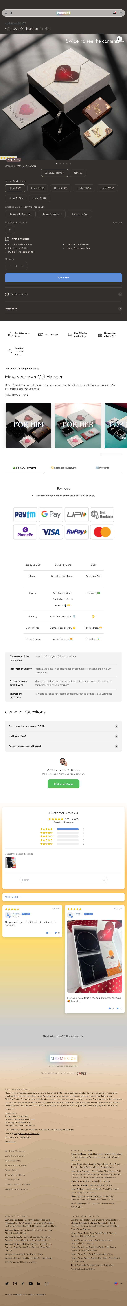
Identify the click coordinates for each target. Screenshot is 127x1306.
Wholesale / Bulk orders (15, 1151)
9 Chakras (92, 1236)
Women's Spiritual (13, 1258)
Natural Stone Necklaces (82, 1240)
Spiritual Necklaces (98, 1157)
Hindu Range (77, 1192)
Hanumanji (108, 1196)
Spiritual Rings (107, 1167)
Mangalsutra (46, 1258)
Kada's (102, 1185)
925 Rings (92, 1203)
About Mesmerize (13, 1160)
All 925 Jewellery (78, 1203)
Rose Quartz (95, 1233)
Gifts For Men (77, 1207)
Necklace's (27, 1258)
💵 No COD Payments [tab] (24, 467)
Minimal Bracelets (23, 1240)
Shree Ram (95, 1199)
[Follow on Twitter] (7, 1284)
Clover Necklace (32, 1220)
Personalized (89, 1192)
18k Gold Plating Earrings (33, 1244)
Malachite (92, 1250)
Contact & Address (13, 1179)
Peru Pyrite (94, 1247)
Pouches (90, 1265)
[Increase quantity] (22, 266)
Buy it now (63, 277)
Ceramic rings (89, 1164)
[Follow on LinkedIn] (39, 1284)
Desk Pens (93, 1254)
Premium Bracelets (40, 1240)
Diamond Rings (40, 1230)
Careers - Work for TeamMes (18, 1184)
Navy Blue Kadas (101, 1174)
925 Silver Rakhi (78, 1261)
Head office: (10, 1109)
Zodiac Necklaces (13, 1226)
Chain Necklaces (95, 1154)
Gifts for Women (12, 1262)
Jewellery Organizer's (104, 1265)
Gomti (84, 1236)
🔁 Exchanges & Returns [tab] (63, 467)
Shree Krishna (107, 1199)
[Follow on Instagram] (15, 1284)
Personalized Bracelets (106, 1177)
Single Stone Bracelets (81, 1229)
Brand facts (10, 1141)
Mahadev (75, 1199)
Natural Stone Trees (80, 1233)
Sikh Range (114, 1189)
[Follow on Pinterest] (23, 1284)
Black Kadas (97, 1171)
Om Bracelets (111, 1220)
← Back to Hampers (15, 23)
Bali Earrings (104, 1181)
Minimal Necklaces (79, 1157)
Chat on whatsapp (63, 784)
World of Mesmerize (37, 1294)
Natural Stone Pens (79, 1254)
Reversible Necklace (31, 1226)
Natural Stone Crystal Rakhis (83, 1258)
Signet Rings (102, 1164)
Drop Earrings (33, 1247)
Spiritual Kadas (87, 1177)
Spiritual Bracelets (89, 1226)
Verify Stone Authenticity (16, 1189)
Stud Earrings (92, 1181)
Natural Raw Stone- (80, 1247)
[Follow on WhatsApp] (46, 1284)
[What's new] (114, 13)
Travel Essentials (78, 1265)
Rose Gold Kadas (85, 1174)
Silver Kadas (109, 1171)
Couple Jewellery (29, 1262)
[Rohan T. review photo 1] (94, 956)
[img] (12, 909)
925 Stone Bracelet (106, 1203)
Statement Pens (105, 1254)
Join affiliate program (14, 1156)
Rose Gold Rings (18, 1233)
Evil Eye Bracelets (32, 1237)
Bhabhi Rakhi (114, 1258)
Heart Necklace (49, 1226)
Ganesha (85, 1199)
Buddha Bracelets (79, 1220)
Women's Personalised (15, 1254)
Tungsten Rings (78, 1167)
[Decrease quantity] (9, 266)
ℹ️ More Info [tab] (102, 467)
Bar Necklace (101, 1240)
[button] (5, 13)
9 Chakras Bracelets (97, 1223)
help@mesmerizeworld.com (26, 1133)
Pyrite (104, 1233)
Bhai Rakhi (102, 1258)
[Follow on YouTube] (31, 1284)
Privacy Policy (11, 1170)
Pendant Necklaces (112, 1154)
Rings (109, 1185)
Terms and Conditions (15, 1175)
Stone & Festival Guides (15, 1165)
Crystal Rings (26, 1230)
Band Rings (115, 1164)
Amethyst (75, 1236)
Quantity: (10, 259)
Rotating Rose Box (79, 1269)
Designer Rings (92, 1167)
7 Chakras (111, 1233)
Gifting (92, 1269)
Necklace (94, 1185)
